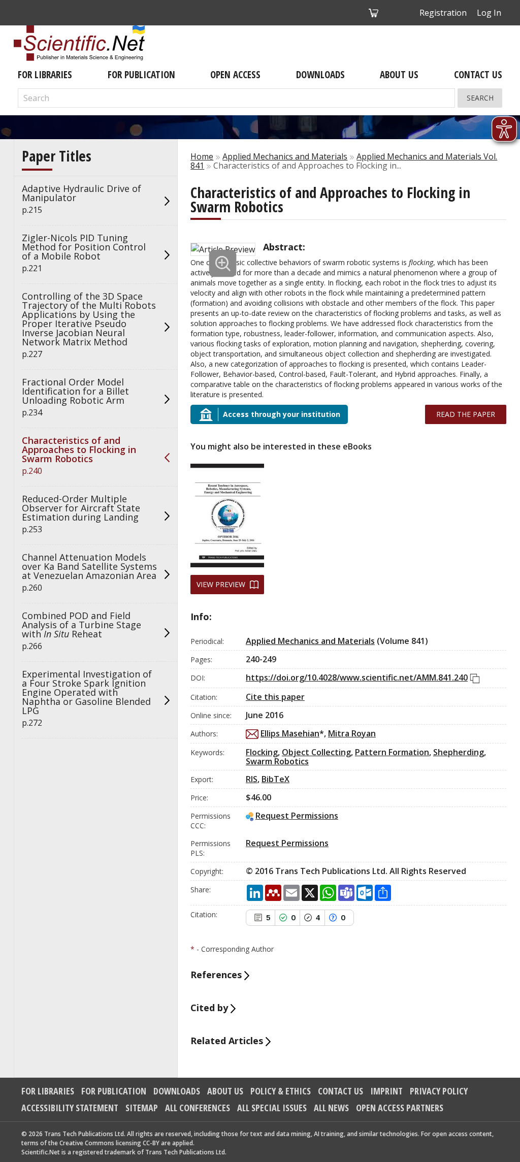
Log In (489, 12)
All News (331, 1108)
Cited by (210, 1008)
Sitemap (141, 1108)
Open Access (235, 74)
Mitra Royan (352, 733)
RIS (251, 779)
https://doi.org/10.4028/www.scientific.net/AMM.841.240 (357, 677)
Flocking (262, 752)
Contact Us (478, 74)
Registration (443, 12)
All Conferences (197, 1108)
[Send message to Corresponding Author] (252, 734)
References (217, 975)
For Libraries (45, 74)
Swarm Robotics (277, 761)
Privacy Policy (439, 1091)
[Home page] (79, 43)
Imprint (386, 1091)
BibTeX (275, 779)
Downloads (320, 74)
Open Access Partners (399, 1108)
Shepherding (458, 752)
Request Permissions (296, 815)
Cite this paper (275, 696)
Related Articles (228, 1041)
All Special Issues (272, 1108)
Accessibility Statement (69, 1108)
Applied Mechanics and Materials (284, 156)
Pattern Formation (392, 752)
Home (201, 156)
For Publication (141, 74)
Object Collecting (316, 752)
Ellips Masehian (290, 733)
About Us (399, 74)
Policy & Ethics (280, 1091)
